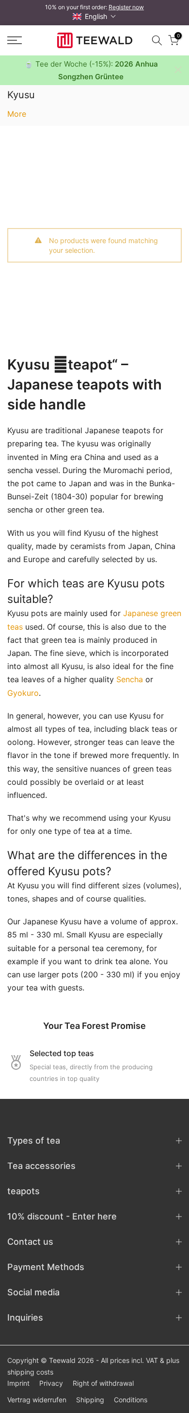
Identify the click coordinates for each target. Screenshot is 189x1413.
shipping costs (30, 1372)
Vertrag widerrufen (36, 1399)
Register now (126, 7)
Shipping (90, 1399)
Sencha (129, 679)
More (16, 114)
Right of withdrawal (103, 1383)
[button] (94, 16)
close (178, 69)
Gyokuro (23, 693)
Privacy (51, 1383)
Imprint (18, 1383)
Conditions (130, 1399)
